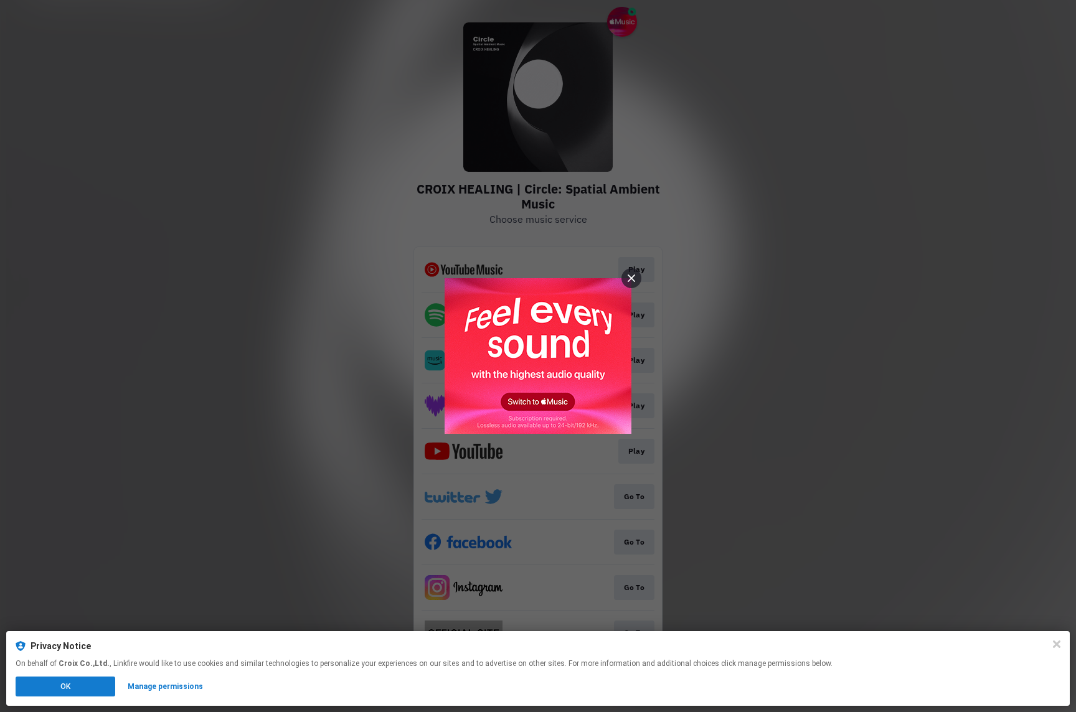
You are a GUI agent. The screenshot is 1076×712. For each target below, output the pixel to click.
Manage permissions (165, 686)
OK (65, 686)
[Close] (1057, 644)
